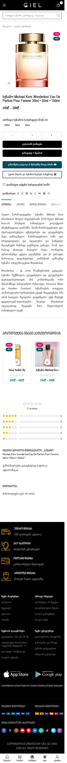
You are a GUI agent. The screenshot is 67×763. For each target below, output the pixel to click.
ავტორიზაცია (10, 470)
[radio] (7, 125)
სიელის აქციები (10, 657)
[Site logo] (32, 5)
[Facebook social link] (18, 193)
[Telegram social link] (44, 193)
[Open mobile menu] (4, 5)
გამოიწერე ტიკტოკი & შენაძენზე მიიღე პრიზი (30, 164)
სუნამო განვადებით (45, 648)
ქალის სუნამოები (22, 26)
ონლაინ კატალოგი (45, 654)
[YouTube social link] (22, 730)
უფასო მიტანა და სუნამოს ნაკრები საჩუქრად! (30, 174)
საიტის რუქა (41, 619)
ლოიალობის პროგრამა (48, 636)
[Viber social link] (49, 193)
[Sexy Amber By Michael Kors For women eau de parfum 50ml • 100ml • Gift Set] (17, 354)
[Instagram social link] (16, 730)
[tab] (6, 204)
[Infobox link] (32, 532)
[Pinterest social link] (27, 193)
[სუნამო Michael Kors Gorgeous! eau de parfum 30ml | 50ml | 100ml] (47, 354)
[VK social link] (39, 193)
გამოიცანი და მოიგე (46, 642)
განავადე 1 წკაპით (32, 153)
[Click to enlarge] (9, 83)
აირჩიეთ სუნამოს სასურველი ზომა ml (25, 120)
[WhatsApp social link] (35, 193)
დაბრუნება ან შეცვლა (46, 602)
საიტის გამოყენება (45, 614)
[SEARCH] (58, 15)
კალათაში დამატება (32, 144)
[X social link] (22, 193)
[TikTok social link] (47, 730)
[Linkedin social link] (31, 193)
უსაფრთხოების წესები (47, 608)
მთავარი (7, 26)
